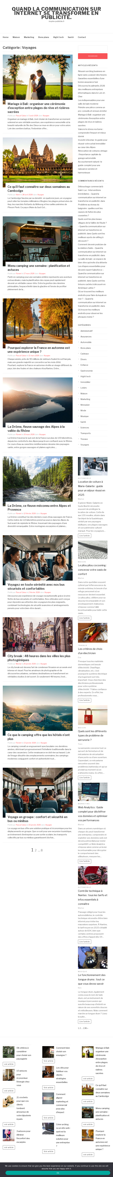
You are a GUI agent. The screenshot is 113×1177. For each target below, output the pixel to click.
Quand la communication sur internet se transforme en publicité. (56, 13)
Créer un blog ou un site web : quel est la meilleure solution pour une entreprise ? (63, 1135)
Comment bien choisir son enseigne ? (63, 1051)
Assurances (86, 336)
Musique (84, 416)
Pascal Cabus (21, 116)
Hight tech (58, 37)
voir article (9, 1064)
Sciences (84, 427)
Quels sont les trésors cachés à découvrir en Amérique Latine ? (92, 284)
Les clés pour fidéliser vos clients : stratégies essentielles (62, 1075)
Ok (58, 1173)
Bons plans (43, 37)
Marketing (29, 37)
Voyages (46, 116)
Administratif (86, 331)
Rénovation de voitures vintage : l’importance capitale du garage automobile (92, 154)
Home (6, 37)
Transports (85, 433)
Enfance (84, 365)
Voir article (48, 1061)
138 (85, 1028)
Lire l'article (84, 536)
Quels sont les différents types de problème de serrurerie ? (92, 735)
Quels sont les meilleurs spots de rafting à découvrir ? (91, 237)
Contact (82, 37)
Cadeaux (84, 353)
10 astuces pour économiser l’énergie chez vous (23, 1078)
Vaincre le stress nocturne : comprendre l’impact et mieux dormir (92, 133)
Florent (18, 273)
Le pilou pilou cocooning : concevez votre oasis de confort (92, 569)
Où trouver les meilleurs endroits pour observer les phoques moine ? (90, 313)
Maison (16, 37)
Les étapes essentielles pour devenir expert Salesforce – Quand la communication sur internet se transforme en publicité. (91, 273)
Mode (83, 410)
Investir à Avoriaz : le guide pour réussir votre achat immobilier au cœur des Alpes (92, 144)
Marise (18, 664)
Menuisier (85, 405)
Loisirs (83, 388)
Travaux (84, 439)
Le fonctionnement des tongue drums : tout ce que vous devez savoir (91, 979)
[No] (109, 1169)
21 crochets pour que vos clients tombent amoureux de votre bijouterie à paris (24, 1108)
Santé (71, 37)
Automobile (86, 342)
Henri (18, 195)
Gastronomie (86, 371)
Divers (83, 359)
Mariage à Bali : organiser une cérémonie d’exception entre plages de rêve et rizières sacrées (38, 107)
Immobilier (85, 382)
